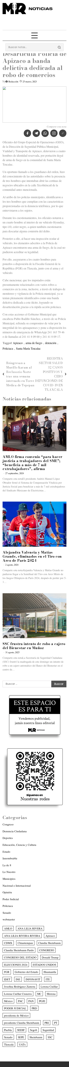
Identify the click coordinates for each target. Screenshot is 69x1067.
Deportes (8, 838)
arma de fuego (34, 343)
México (8, 1001)
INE (18, 979)
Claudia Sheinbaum (49, 943)
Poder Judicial (11, 899)
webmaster (9, 919)
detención (50, 343)
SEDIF (21, 1030)
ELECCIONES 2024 (15, 964)
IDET (7, 979)
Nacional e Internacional (17, 885)
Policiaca (8, 348)
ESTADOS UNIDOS (44, 964)
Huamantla (50, 972)
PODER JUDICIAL (15, 1008)
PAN (31, 1001)
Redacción (13, 81)
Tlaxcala (9, 1044)
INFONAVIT (33, 979)
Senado (7, 912)
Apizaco (18, 343)
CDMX (8, 943)
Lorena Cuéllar (49, 986)
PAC (20, 1001)
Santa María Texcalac (28, 348)
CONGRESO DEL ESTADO (20, 957)
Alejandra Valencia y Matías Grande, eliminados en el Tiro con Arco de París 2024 (32, 556)
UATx (22, 1044)
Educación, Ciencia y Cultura (19, 845)
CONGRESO (46, 950)
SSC (50, 1037)
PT (55, 1023)
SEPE (21, 1037)
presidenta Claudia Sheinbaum (21, 1023)
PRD (34, 1008)
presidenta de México (16, 1015)
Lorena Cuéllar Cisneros (18, 994)
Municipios (9, 879)
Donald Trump (50, 957)
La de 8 (7, 865)
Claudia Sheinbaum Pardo (19, 950)
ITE (48, 979)
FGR (6, 972)
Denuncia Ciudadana (15, 831)
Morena (51, 994)
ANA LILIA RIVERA (30, 928)
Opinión (7, 892)
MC (39, 994)
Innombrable (10, 858)
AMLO (8, 928)
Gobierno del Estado (26, 972)
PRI (47, 1023)
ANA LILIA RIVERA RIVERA (22, 935)
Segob (33, 1030)
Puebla (8, 1030)
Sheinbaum (35, 1037)
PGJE (42, 1001)
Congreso (8, 824)
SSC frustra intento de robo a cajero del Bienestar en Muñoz (34, 645)
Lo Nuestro (9, 872)
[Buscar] (59, 47)
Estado (6, 851)
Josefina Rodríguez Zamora (19, 986)
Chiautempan (25, 943)
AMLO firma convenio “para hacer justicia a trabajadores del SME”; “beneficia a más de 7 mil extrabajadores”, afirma (32, 462)
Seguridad (48, 1030)
